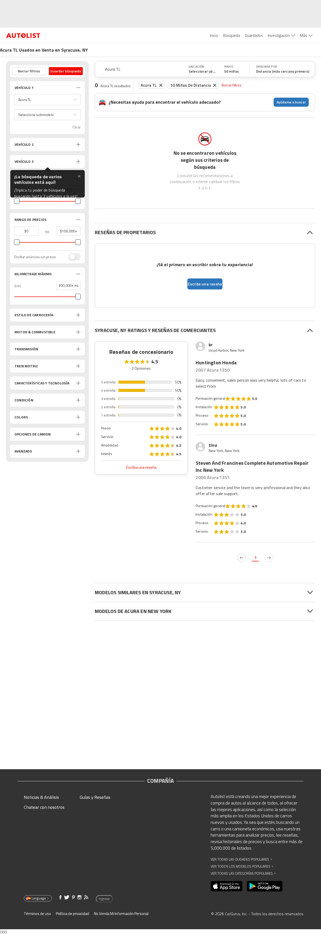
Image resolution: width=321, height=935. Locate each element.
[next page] (269, 557)
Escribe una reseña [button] (205, 284)
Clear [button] (76, 127)
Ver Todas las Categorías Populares (243, 873)
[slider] (17, 201)
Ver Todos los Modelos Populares (242, 866)
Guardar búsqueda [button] (65, 71)
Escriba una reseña (141, 467)
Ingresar (104, 898)
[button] (47, 99)
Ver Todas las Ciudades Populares (241, 859)
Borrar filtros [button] (29, 71)
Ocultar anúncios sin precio (35, 256)
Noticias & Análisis (41, 797)
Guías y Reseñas (95, 797)
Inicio (214, 35)
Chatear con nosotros (44, 807)
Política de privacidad (72, 913)
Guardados (254, 35)
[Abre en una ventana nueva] (227, 886)
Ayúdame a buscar (291, 102)
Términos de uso (37, 913)
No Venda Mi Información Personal (121, 913)
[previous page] (241, 557)
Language (39, 898)
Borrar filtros (232, 85)
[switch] (72, 256)
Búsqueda (231, 35)
